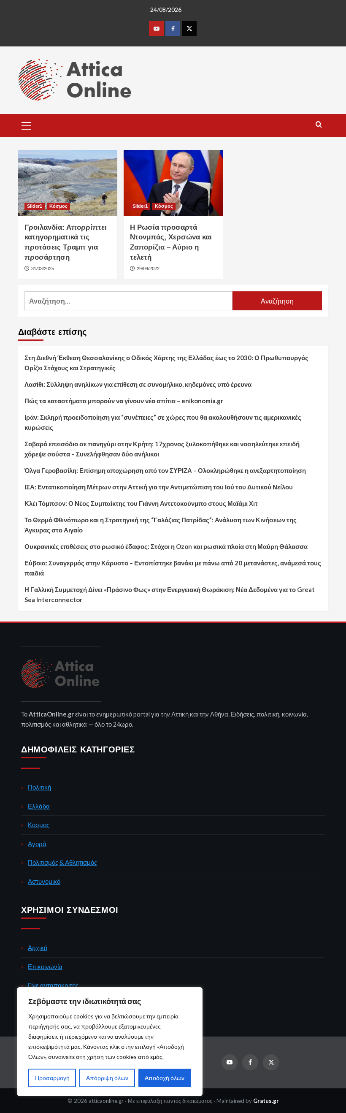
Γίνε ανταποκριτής (53, 985)
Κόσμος (58, 206)
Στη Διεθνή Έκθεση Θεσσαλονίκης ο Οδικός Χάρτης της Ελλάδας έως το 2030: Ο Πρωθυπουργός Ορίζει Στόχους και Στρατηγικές (166, 363)
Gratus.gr (266, 1100)
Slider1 (34, 206)
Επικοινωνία (45, 966)
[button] (26, 124)
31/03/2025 (42, 268)
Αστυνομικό (44, 881)
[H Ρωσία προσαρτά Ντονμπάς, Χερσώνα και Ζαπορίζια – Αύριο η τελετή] (173, 183)
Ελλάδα (39, 806)
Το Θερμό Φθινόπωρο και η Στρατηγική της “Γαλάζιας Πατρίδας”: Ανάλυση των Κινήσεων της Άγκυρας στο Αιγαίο (160, 525)
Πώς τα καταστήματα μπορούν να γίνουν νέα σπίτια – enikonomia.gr (123, 400)
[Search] (319, 124)
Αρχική (37, 947)
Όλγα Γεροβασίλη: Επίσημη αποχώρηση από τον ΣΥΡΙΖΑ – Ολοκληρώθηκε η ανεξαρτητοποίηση (165, 470)
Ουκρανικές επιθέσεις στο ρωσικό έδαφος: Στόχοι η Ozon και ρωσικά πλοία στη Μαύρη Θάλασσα (166, 546)
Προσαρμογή (52, 1077)
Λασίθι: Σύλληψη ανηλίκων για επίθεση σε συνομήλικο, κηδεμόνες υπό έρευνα (137, 384)
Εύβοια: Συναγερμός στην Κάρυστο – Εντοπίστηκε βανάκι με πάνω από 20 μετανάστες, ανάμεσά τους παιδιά (172, 568)
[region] (110, 1041)
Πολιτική (39, 787)
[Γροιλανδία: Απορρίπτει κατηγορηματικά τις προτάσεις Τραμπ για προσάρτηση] (67, 183)
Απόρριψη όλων (107, 1077)
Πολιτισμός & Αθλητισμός (62, 862)
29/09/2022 (148, 268)
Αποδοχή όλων (164, 1077)
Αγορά (37, 843)
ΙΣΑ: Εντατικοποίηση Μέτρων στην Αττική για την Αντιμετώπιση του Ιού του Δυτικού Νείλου (158, 487)
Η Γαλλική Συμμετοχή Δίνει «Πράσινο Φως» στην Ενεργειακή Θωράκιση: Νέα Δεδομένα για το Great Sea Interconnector (169, 594)
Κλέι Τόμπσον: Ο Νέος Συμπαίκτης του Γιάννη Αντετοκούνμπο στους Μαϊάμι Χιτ (141, 503)
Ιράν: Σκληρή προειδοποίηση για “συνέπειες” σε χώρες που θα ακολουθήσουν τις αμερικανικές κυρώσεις (162, 422)
